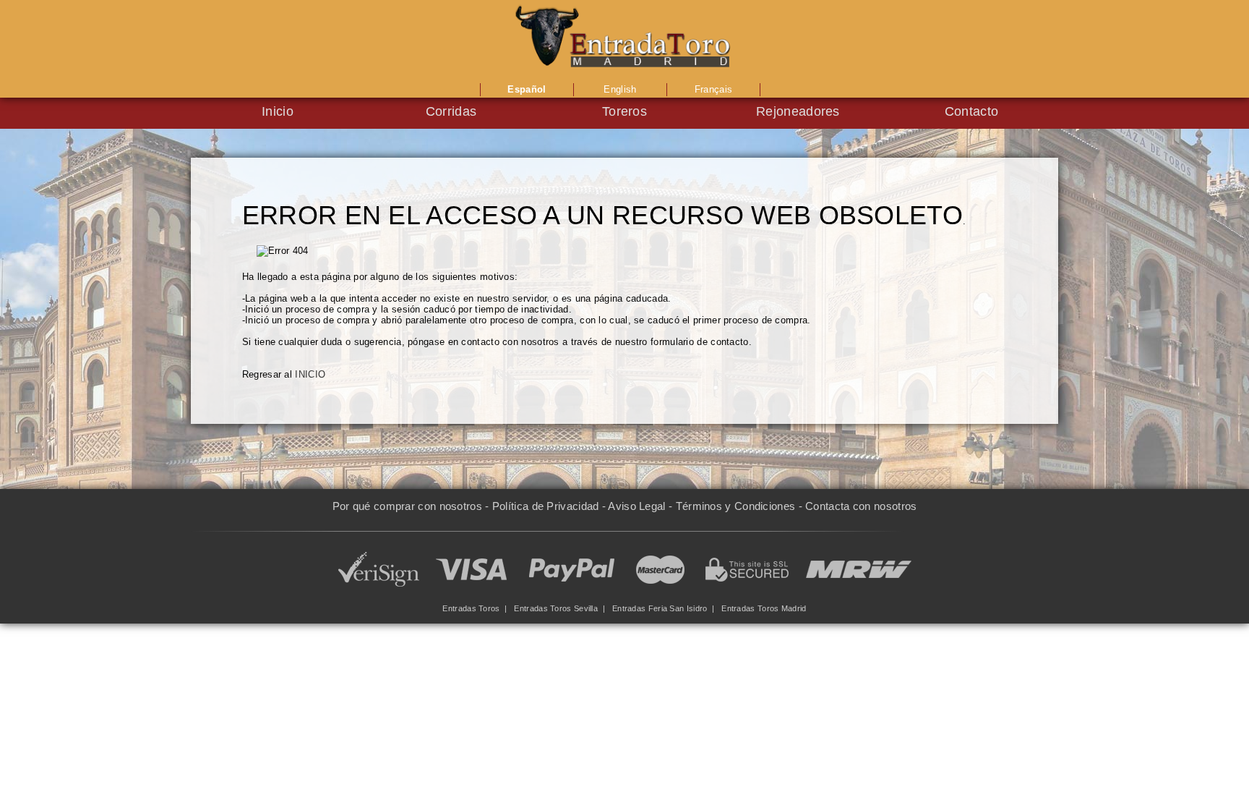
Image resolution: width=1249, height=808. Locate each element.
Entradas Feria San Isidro (660, 608)
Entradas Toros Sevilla (556, 608)
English (620, 89)
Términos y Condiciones (736, 506)
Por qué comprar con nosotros (407, 506)
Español (526, 89)
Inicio (277, 111)
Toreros (624, 111)
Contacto (971, 111)
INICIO (310, 374)
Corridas (451, 111)
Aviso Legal (636, 506)
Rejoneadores (798, 111)
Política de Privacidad (545, 506)
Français (713, 89)
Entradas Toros (470, 608)
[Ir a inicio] (624, 40)
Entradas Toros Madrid (763, 608)
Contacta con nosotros (861, 506)
